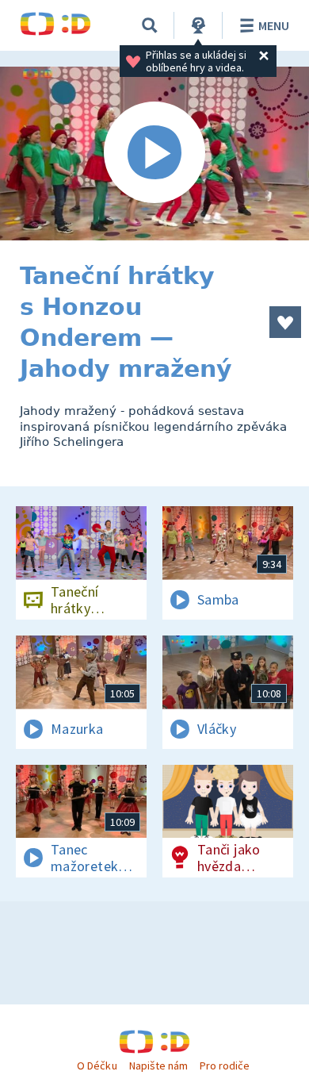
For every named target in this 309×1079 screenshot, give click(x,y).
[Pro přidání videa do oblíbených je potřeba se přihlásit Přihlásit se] (285, 322)
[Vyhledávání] (150, 25)
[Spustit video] (154, 153)
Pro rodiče (225, 1065)
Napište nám (158, 1065)
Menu (273, 25)
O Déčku (96, 1065)
